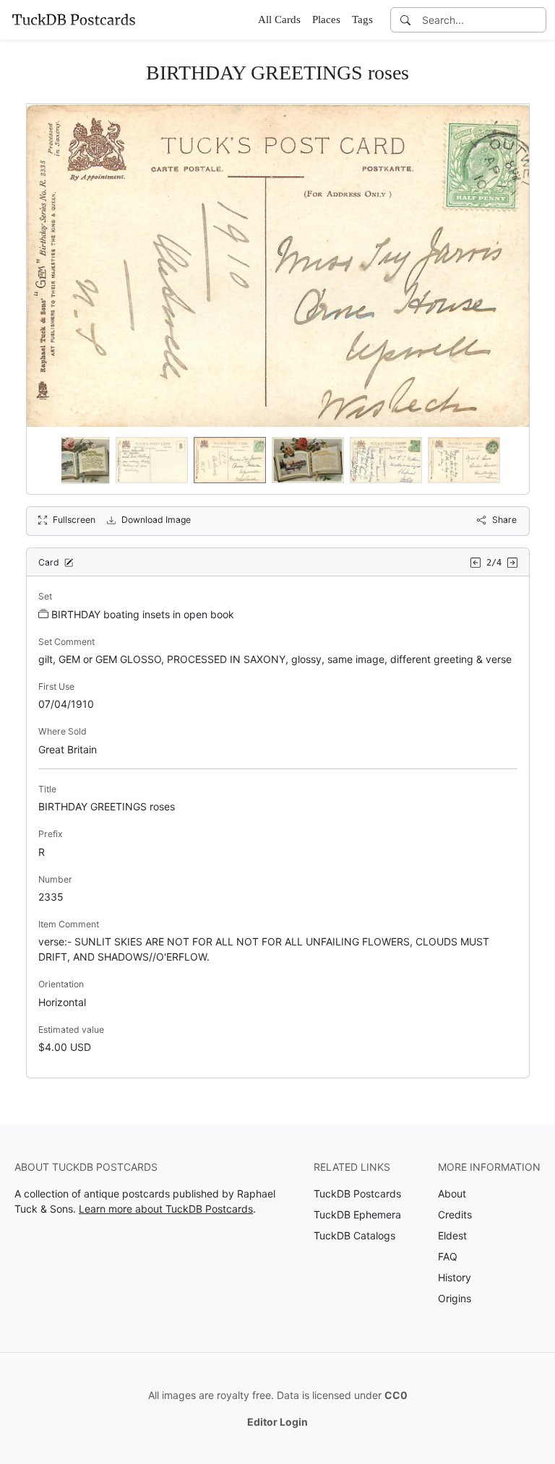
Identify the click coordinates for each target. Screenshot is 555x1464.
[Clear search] (536, 20)
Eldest (452, 1235)
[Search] (405, 20)
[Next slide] (509, 460)
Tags (362, 19)
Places (326, 19)
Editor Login (277, 1422)
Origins (454, 1298)
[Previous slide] (47, 460)
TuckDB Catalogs (354, 1235)
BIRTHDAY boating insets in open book (142, 614)
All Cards (279, 19)
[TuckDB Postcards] (74, 19)
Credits (455, 1214)
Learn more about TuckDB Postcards (166, 1209)
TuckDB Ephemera (357, 1214)
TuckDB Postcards (357, 1193)
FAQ (447, 1256)
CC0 (396, 1395)
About (452, 1193)
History (454, 1277)
